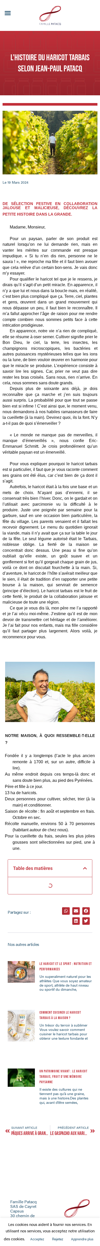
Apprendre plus (82, 1238)
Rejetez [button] (57, 1238)
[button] (8, 13)
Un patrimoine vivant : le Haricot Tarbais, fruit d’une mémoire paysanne (63, 1076)
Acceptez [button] (37, 1238)
